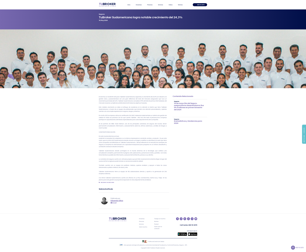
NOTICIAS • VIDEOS (304, 134)
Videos (170, 4)
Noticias (180, 4)
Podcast (156, 224)
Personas (149, 4)
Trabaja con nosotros (159, 218)
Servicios (160, 4)
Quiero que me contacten (158, 227)
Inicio (128, 4)
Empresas (139, 4)
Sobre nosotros (143, 227)
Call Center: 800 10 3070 (188, 225)
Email (114, 203)
